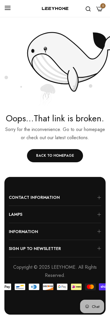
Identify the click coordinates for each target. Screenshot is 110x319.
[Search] (88, 8)
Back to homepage (55, 155)
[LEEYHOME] (55, 8)
